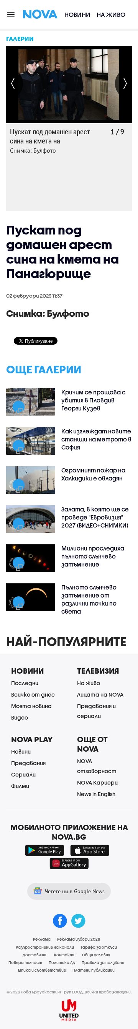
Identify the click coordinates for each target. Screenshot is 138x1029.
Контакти (65, 954)
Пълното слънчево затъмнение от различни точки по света (89, 599)
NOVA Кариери (97, 782)
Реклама (42, 939)
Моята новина (31, 706)
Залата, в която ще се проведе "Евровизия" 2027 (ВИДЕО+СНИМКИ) (95, 517)
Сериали (23, 774)
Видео (19, 717)
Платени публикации (93, 970)
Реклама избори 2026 (78, 939)
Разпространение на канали (45, 947)
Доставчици (35, 954)
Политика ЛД (62, 962)
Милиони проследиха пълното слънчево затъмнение (92, 556)
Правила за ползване (103, 962)
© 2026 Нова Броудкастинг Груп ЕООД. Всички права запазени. (69, 992)
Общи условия (96, 954)
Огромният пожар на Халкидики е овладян (93, 474)
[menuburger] (11, 14)
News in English (96, 794)
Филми (20, 786)
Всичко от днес (33, 694)
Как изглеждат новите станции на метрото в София (96, 439)
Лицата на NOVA (100, 694)
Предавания (28, 763)
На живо (111, 14)
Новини (77, 14)
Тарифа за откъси (98, 947)
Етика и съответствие (42, 970)
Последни (24, 683)
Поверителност (25, 962)
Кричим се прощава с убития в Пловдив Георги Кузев (93, 400)
